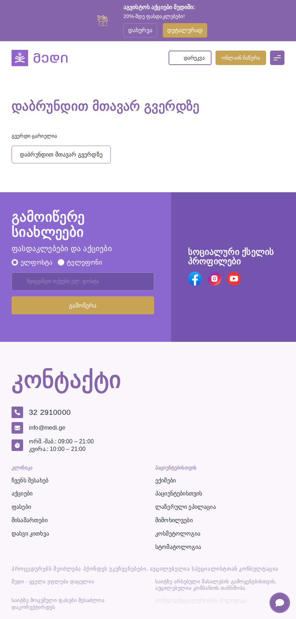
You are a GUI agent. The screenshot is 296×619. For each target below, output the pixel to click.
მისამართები (30, 520)
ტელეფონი (84, 262)
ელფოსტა (36, 262)
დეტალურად (185, 30)
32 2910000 (50, 412)
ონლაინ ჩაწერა (241, 58)
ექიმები (165, 480)
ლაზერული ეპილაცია (185, 507)
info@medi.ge (47, 428)
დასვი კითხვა (30, 533)
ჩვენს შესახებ (30, 480)
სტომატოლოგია (178, 547)
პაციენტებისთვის (178, 493)
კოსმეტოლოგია (177, 533)
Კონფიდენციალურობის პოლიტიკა (201, 600)
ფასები (21, 507)
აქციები (22, 493)
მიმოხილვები (174, 520)
